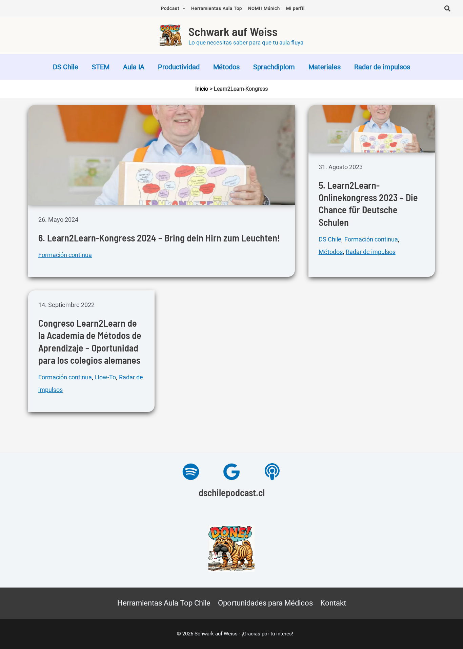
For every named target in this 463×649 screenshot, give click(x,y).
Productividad (179, 67)
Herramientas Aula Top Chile (163, 603)
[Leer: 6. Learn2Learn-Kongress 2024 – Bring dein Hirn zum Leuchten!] (161, 154)
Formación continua (65, 254)
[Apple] (272, 472)
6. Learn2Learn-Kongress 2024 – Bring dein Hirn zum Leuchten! (159, 238)
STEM (100, 67)
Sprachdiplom (274, 67)
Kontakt (333, 603)
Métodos (226, 67)
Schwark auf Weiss (233, 31)
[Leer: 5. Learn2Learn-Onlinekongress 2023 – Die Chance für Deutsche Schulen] (371, 128)
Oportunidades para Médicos (265, 603)
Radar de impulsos (382, 67)
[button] (447, 9)
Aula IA (133, 67)
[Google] (231, 472)
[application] (182, 8)
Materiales (324, 67)
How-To (105, 377)
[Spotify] (191, 472)
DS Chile (65, 67)
